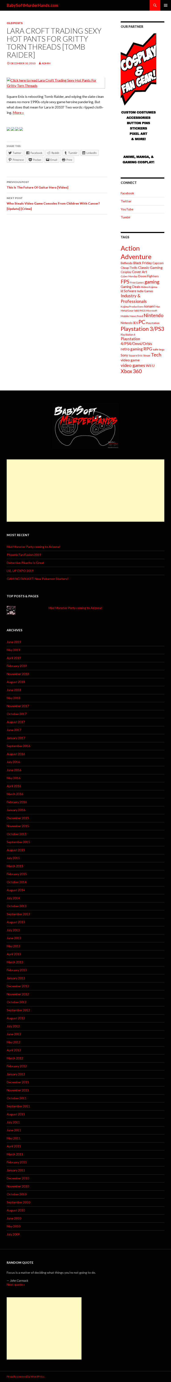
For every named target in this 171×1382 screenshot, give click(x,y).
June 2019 (14, 642)
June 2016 (14, 770)
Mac (157, 306)
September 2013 (18, 914)
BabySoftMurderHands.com (32, 5)
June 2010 (14, 1218)
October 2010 (16, 1194)
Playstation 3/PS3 (142, 329)
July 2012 (13, 1026)
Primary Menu (165, 5)
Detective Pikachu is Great (25, 563)
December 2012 (18, 986)
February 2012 (17, 1066)
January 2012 (16, 1074)
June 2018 (14, 690)
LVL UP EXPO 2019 (20, 571)
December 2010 (18, 1178)
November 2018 (18, 674)
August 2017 (16, 722)
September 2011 (18, 1106)
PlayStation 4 (128, 334)
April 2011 (14, 1146)
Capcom (158, 263)
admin (46, 63)
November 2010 (18, 1186)
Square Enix (135, 355)
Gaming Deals (130, 287)
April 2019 (14, 658)
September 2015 (18, 842)
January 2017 (16, 738)
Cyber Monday (129, 276)
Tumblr (125, 217)
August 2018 (16, 682)
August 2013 (16, 922)
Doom (142, 276)
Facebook (127, 193)
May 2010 (13, 1226)
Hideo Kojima (149, 287)
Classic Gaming (150, 267)
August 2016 (16, 754)
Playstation (152, 323)
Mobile (125, 316)
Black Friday (142, 263)
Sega (161, 349)
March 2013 (15, 962)
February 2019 (17, 666)
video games (133, 365)
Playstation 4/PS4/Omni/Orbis (136, 341)
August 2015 (16, 850)
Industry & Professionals (134, 298)
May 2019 (13, 650)
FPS (125, 282)
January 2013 (16, 978)
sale (155, 349)
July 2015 (13, 858)
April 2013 (14, 954)
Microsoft (151, 310)
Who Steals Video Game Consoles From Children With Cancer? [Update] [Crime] (53, 203)
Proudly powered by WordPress (26, 1376)
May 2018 (13, 698)
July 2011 (13, 1122)
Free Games (137, 282)
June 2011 (14, 1130)
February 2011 (17, 1162)
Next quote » (16, 1284)
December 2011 (18, 1082)
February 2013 (17, 970)
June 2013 (14, 938)
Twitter (126, 201)
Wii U (150, 365)
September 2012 (18, 1010)
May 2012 (13, 1042)
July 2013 (13, 930)
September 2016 (18, 746)
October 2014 (16, 882)
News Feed (136, 316)
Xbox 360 (131, 371)
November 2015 (18, 826)
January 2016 (16, 810)
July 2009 (13, 1234)
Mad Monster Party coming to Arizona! (33, 547)
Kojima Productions (132, 306)
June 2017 (14, 730)
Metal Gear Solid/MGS (133, 310)
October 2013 (16, 906)
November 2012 (18, 994)
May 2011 (13, 1138)
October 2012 (16, 1002)
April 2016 (14, 786)
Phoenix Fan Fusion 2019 (24, 555)
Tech (156, 355)
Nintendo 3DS (129, 323)
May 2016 (13, 778)
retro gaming (132, 349)
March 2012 (15, 1058)
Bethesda (126, 263)
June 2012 (14, 1034)
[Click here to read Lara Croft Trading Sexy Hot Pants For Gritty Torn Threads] (56, 82)
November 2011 (18, 1090)
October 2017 (16, 714)
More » (18, 112)
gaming (152, 281)
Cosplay (126, 272)
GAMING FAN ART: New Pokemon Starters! (37, 579)
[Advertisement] (85, 490)
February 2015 (17, 874)
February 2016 (17, 802)
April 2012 (14, 1050)
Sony (124, 355)
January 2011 (16, 1170)
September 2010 (18, 1202)
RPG (147, 348)
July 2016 (13, 762)
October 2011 (16, 1098)
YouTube (127, 209)
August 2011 (16, 1114)
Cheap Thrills (129, 268)
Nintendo (153, 315)
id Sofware (128, 291)
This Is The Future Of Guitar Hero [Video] (37, 184)
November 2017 (18, 706)
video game (130, 360)
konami (149, 306)
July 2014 (13, 898)
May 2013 (13, 946)
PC (141, 322)
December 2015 (18, 818)
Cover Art (139, 272)
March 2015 (15, 866)
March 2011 (15, 1154)
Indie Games (145, 291)
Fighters (153, 276)
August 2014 (16, 890)
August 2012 (16, 1018)
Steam (146, 355)
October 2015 (16, 834)
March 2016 (15, 794)
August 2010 (16, 1210)
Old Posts (14, 23)
